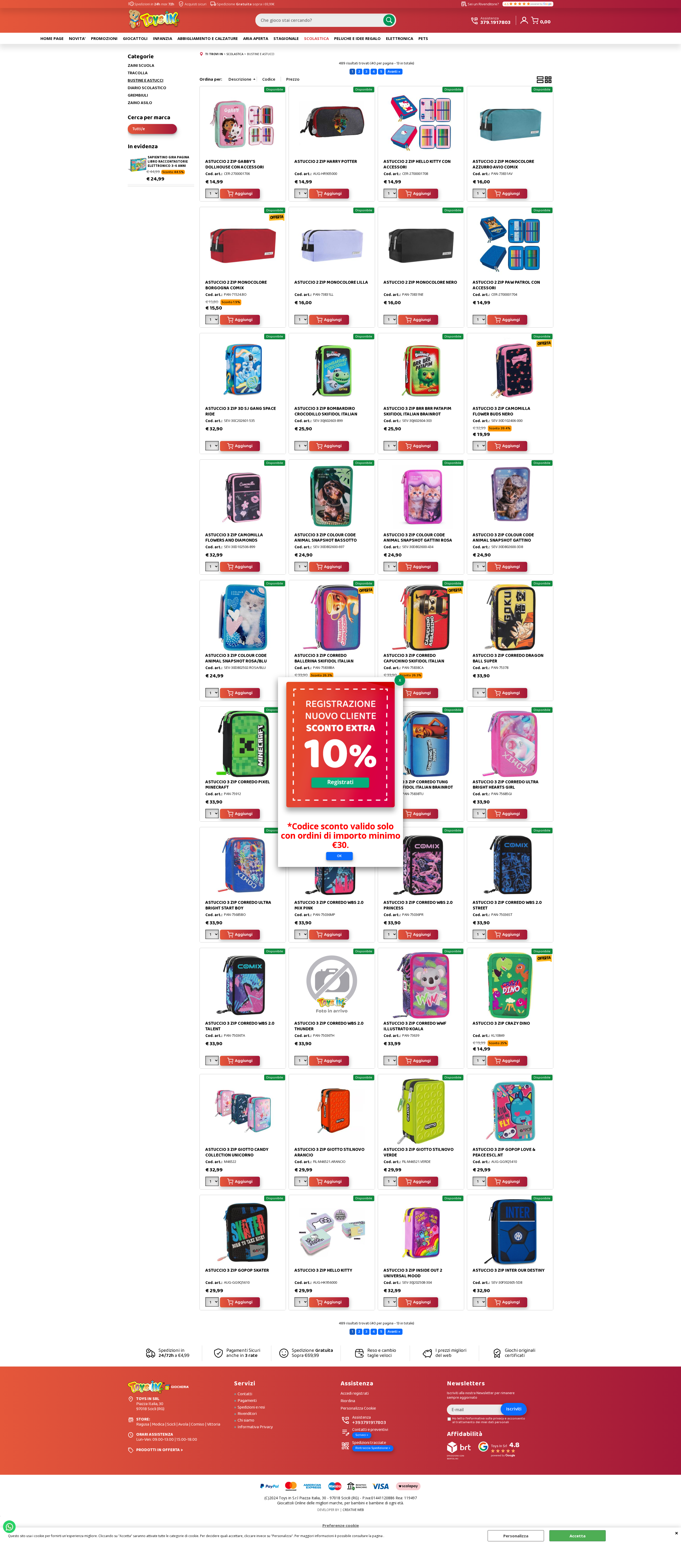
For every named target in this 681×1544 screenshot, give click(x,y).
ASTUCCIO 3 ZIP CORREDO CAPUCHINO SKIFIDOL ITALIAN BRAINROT (414, 661)
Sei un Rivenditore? (480, 4)
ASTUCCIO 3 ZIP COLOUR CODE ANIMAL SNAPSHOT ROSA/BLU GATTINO (236, 661)
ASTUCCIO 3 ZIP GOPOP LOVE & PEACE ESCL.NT (504, 1152)
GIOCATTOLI (135, 38)
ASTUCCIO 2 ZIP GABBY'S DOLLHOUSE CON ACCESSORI (234, 164)
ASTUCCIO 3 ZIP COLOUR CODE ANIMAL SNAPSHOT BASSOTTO (325, 538)
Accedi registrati (354, 1394)
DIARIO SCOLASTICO (147, 88)
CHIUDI (676, 1532)
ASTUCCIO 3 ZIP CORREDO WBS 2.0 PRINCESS (418, 905)
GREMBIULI (138, 95)
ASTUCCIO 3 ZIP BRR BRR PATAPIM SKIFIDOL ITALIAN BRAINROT (417, 411)
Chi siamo (246, 1420)
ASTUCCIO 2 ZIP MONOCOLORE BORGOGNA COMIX (236, 285)
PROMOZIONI (104, 38)
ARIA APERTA (255, 38)
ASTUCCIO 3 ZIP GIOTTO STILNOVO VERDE (419, 1152)
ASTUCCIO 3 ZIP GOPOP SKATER (237, 1270)
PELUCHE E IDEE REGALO (357, 38)
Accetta (578, 1535)
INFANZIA (162, 38)
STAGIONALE (286, 38)
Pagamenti (247, 1401)
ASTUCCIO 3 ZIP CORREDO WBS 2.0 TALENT (240, 1026)
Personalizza (515, 1535)
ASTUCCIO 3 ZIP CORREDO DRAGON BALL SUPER (508, 658)
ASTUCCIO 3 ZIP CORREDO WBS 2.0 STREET (507, 905)
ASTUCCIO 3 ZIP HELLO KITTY (323, 1270)
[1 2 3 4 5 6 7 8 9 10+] (480, 1061)
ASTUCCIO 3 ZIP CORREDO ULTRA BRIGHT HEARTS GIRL (506, 785)
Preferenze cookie (340, 1525)
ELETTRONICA (399, 38)
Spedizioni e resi (251, 1407)
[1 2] (391, 320)
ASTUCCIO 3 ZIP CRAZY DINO (501, 1023)
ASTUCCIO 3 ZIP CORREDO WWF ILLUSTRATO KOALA (415, 1026)
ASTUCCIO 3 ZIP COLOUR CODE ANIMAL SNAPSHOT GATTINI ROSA (418, 538)
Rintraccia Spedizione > (372, 1448)
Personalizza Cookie (358, 1408)
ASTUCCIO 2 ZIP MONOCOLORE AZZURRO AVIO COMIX (503, 164)
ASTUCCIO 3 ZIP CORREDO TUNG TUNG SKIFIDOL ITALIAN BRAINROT (418, 785)
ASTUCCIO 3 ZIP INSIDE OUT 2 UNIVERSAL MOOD (413, 1273)
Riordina (347, 1401)
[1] (212, 194)
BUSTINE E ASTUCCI (145, 80)
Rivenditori (247, 1414)
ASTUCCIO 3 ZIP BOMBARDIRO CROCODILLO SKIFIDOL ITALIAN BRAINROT (325, 414)
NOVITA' (77, 38)
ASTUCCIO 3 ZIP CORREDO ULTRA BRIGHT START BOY (238, 905)
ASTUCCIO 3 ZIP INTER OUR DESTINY (509, 1270)
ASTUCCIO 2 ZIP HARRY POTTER (325, 161)
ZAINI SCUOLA (141, 66)
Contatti (245, 1394)
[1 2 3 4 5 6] (212, 814)
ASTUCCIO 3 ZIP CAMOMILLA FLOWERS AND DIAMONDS (234, 538)
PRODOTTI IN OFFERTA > (159, 1450)
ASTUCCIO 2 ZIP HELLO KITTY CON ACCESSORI (417, 164)
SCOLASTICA (316, 38)
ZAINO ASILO (140, 103)
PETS (423, 38)
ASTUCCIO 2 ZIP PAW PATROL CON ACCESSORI (506, 285)
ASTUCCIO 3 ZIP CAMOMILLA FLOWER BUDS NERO (501, 411)
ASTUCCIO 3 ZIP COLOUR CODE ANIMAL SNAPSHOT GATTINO (503, 538)
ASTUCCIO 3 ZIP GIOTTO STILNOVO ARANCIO (329, 1152)
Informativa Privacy (255, 1427)
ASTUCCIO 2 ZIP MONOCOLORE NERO (420, 282)
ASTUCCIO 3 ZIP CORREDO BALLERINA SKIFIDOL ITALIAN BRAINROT (324, 661)
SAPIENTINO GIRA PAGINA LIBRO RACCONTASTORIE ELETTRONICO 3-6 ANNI (168, 161)
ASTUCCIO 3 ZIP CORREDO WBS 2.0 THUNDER (329, 1026)
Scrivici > (361, 1435)
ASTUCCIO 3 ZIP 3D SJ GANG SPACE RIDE (240, 411)
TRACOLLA (138, 73)
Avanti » (394, 72)
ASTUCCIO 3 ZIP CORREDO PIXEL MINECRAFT (237, 785)
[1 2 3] (301, 194)
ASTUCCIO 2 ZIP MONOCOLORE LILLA (331, 282)
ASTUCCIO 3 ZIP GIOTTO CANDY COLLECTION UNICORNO (236, 1152)
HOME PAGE (52, 38)
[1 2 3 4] (391, 194)
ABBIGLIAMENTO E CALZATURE (207, 38)
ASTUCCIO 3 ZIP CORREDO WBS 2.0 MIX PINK (329, 905)
